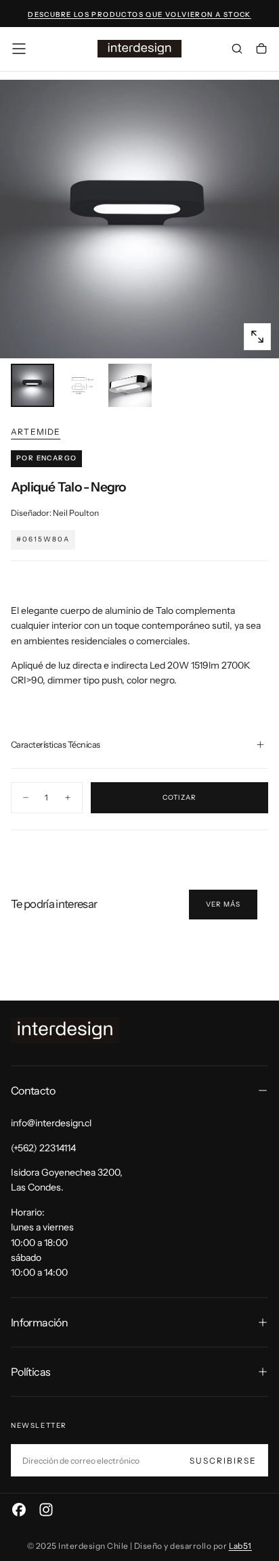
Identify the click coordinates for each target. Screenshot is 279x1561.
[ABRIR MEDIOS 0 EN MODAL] (257, 337)
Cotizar (179, 797)
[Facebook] (19, 1510)
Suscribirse (223, 1461)
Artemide (36, 432)
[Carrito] (261, 50)
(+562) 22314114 (43, 1148)
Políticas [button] (30, 1371)
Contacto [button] (33, 1090)
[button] (19, 49)
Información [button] (39, 1322)
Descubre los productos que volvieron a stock (139, 14)
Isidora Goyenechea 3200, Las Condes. (67, 1179)
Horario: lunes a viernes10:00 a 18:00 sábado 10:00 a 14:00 (42, 1242)
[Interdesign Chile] (65, 1030)
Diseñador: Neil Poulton (55, 513)
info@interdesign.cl (51, 1123)
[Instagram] (46, 1510)
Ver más (223, 904)
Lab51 (240, 1546)
